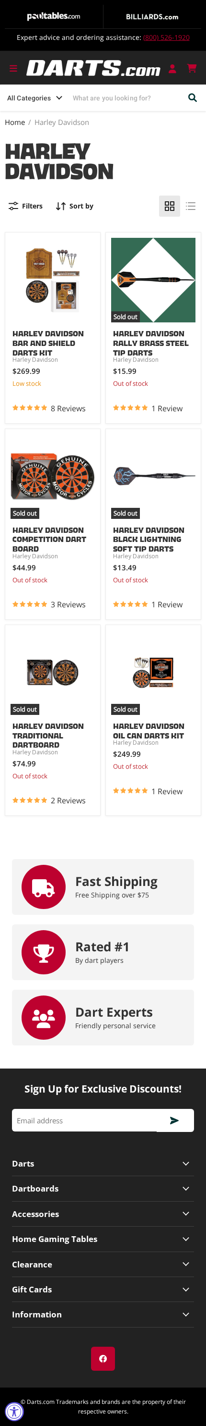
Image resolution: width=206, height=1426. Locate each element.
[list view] (190, 206)
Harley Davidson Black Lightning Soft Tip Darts (148, 538)
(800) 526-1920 (166, 37)
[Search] (193, 98)
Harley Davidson (35, 360)
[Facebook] (103, 1359)
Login (173, 68)
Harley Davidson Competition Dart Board (49, 538)
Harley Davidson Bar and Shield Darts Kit (48, 341)
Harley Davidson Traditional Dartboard (48, 734)
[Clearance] (103, 1264)
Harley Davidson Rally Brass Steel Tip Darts (151, 341)
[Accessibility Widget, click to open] (14, 1411)
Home (15, 122)
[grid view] (169, 206)
